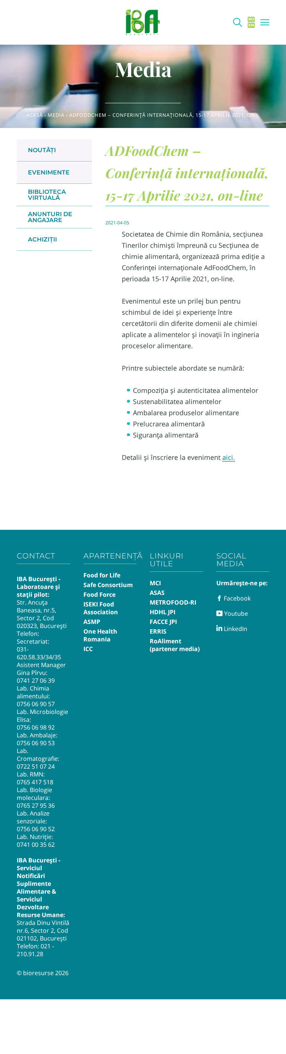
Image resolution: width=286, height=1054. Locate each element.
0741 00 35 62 (36, 844)
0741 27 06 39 (36, 680)
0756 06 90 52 (36, 829)
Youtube (235, 613)
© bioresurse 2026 (43, 973)
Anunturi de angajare (50, 217)
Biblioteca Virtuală (47, 194)
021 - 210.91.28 (35, 950)
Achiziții (42, 239)
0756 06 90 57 (36, 704)
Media (56, 115)
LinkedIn (234, 629)
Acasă (34, 115)
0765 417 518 (35, 782)
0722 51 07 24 (36, 766)
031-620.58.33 (30, 653)
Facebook (236, 598)
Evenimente (49, 172)
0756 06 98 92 (36, 727)
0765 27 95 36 (36, 805)
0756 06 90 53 (36, 743)
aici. (228, 457)
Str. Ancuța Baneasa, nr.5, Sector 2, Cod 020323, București (42, 614)
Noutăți (42, 150)
